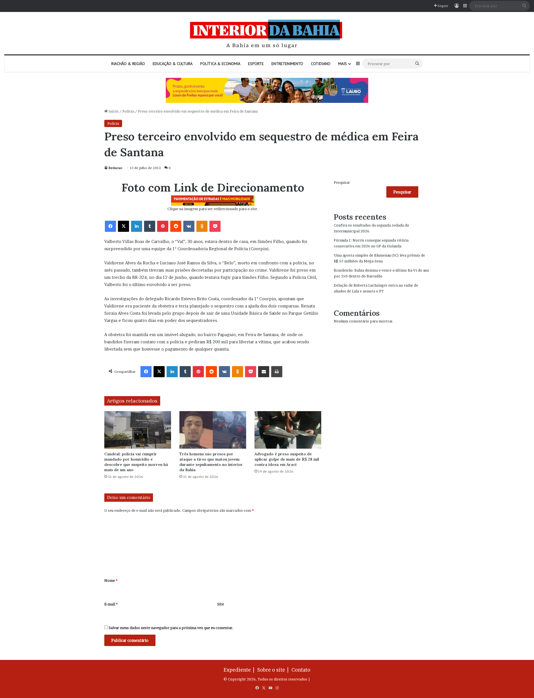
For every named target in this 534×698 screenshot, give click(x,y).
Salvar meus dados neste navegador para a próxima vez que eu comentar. (171, 627)
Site (220, 604)
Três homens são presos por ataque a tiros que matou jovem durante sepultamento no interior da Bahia (211, 461)
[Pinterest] (162, 226)
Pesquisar (342, 182)
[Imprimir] (276, 371)
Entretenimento (287, 63)
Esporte (256, 63)
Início (113, 111)
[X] (123, 226)
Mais (342, 63)
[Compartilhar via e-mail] (263, 371)
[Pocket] (215, 226)
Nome (110, 580)
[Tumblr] (149, 226)
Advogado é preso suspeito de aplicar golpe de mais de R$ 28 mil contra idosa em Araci (286, 459)
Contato (300, 670)
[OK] (201, 226)
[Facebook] (110, 226)
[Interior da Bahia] (267, 33)
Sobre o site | (274, 670)
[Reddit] (175, 226)
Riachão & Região (128, 63)
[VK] (188, 226)
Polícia (128, 111)
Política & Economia (220, 63)
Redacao (115, 168)
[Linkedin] (136, 226)
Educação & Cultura (172, 63)
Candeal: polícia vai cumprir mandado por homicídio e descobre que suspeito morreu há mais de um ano (136, 461)
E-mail (111, 604)
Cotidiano (320, 63)
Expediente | (240, 670)
